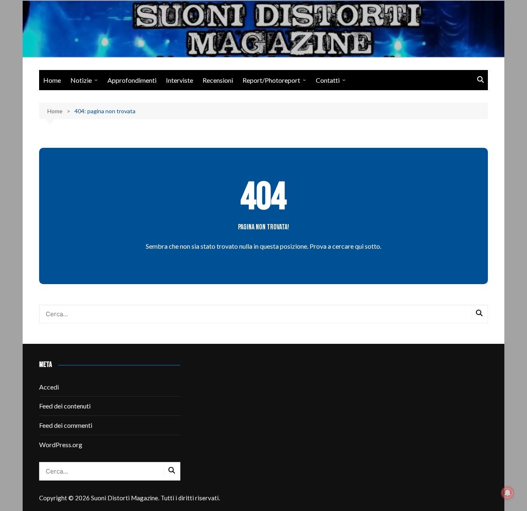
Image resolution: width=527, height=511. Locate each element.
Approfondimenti (131, 80)
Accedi (49, 387)
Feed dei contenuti (65, 406)
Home (52, 80)
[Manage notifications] (507, 492)
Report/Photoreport (271, 80)
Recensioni (218, 80)
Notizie (81, 80)
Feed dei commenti (65, 425)
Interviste (179, 80)
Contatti (328, 80)
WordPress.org (60, 444)
